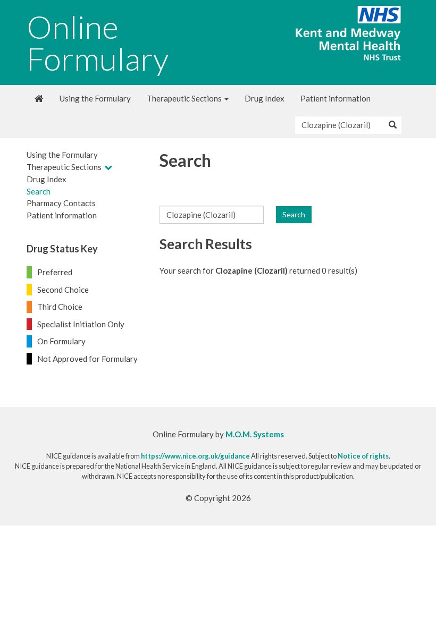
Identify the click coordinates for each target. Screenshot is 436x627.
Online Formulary (98, 42)
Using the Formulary (95, 98)
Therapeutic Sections (185, 98)
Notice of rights (363, 456)
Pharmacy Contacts (61, 203)
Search (39, 191)
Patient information (335, 98)
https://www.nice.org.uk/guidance (195, 456)
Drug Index (264, 98)
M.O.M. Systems (254, 434)
